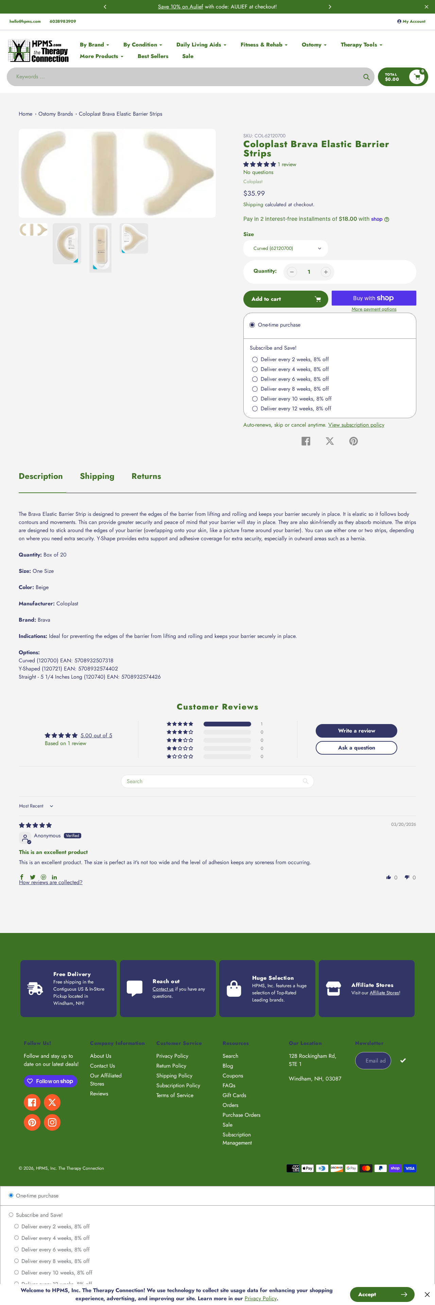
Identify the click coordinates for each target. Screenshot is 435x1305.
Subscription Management (237, 1139)
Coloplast (252, 181)
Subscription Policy (178, 1085)
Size (248, 234)
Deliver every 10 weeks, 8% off (56, 1273)
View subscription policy (356, 425)
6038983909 (63, 21)
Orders (230, 1105)
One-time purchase (36, 1196)
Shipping (253, 204)
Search (230, 1056)
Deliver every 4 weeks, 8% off (55, 1238)
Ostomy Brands (55, 114)
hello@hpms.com (25, 21)
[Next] (329, 6)
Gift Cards (234, 1095)
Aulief (196, 7)
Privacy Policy (172, 1056)
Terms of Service (174, 1095)
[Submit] (403, 1060)
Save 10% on (174, 7)
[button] (260, 164)
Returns (146, 476)
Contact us (163, 989)
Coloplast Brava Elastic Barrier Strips (120, 114)
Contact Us (102, 1066)
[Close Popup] (427, 1294)
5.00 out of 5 (96, 735)
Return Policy (171, 1066)
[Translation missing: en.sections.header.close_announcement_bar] (426, 6)
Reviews (99, 1093)
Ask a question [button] (356, 748)
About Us (100, 1056)
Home (25, 114)
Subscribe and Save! (38, 1215)
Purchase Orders (241, 1115)
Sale (227, 1125)
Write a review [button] (356, 731)
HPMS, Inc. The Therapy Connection (70, 1168)
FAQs (229, 1085)
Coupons (233, 1075)
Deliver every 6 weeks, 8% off (55, 1249)
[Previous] (105, 6)
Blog (228, 1066)
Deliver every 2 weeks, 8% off (55, 1226)
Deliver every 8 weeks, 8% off (55, 1261)
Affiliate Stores (384, 992)
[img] (35, 825)
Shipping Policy (174, 1075)
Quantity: (265, 271)
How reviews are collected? (51, 882)
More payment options (374, 309)
